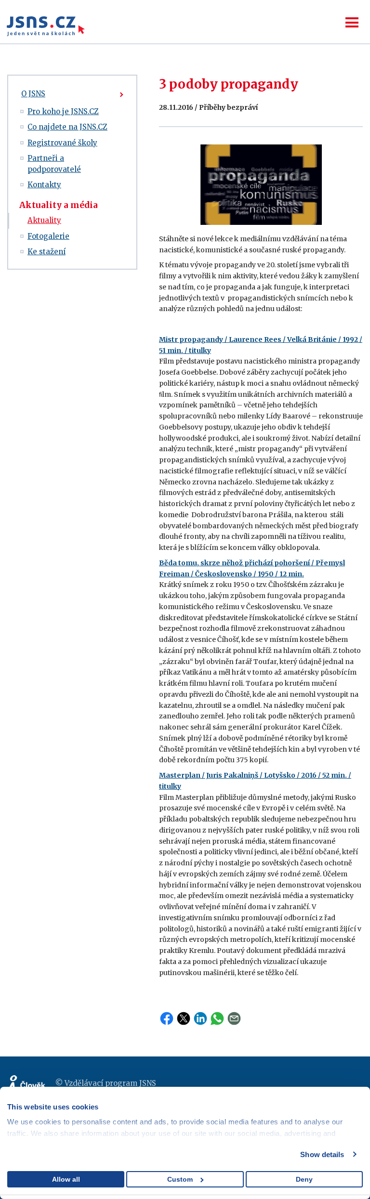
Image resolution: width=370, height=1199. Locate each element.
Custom (180, 1179)
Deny (304, 1179)
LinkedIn (200, 1018)
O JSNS (33, 93)
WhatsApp (217, 1018)
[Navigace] (352, 22)
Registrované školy (62, 142)
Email (234, 1018)
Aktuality (44, 220)
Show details (322, 1154)
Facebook (166, 1018)
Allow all (66, 1179)
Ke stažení (46, 251)
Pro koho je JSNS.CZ (63, 111)
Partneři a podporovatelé (54, 164)
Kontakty (44, 184)
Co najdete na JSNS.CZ (67, 126)
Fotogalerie (48, 236)
